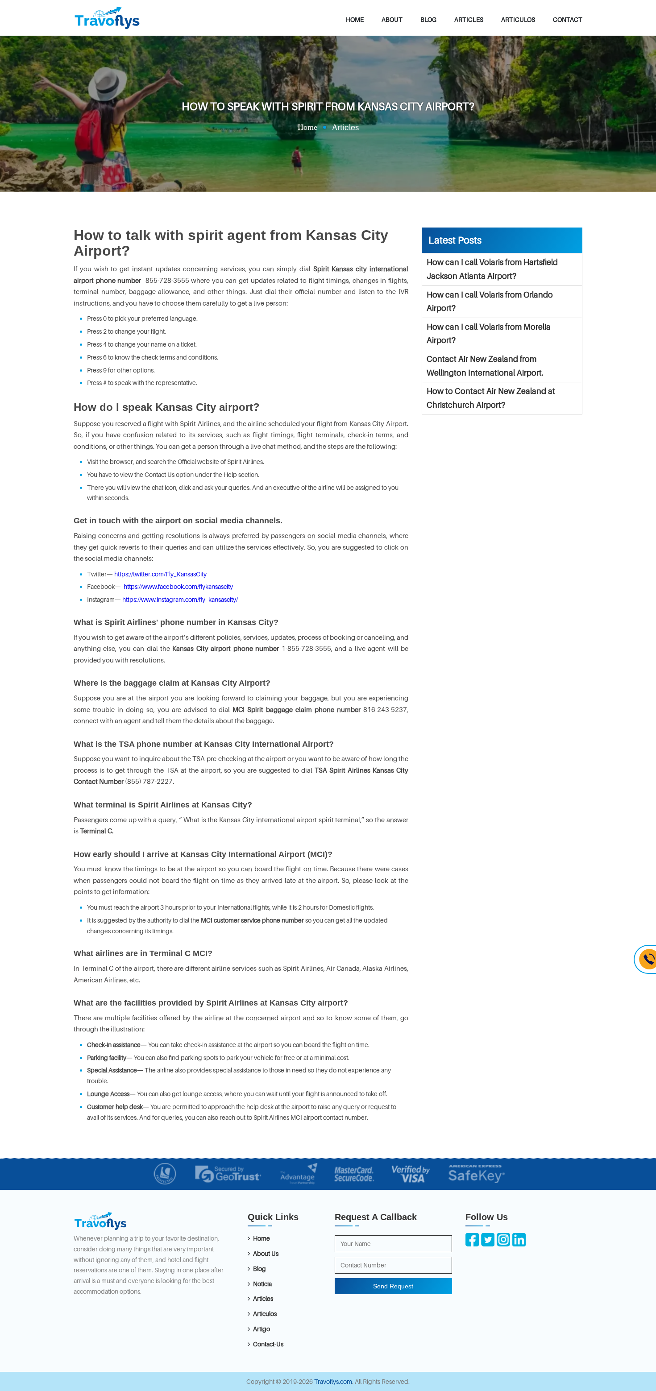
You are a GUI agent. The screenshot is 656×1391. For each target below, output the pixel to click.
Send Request (393, 1286)
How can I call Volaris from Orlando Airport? (490, 301)
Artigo (261, 1329)
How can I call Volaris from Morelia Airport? (489, 333)
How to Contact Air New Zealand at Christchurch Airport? (491, 398)
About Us (265, 1253)
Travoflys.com (333, 1381)
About (392, 19)
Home (355, 19)
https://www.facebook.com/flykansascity (177, 586)
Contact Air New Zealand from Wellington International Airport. (485, 365)
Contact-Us (268, 1344)
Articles (468, 19)
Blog (428, 19)
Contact (567, 19)
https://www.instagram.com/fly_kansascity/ (179, 599)
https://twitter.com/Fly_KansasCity (160, 574)
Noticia (262, 1284)
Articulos (518, 19)
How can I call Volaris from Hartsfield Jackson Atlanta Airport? (492, 269)
